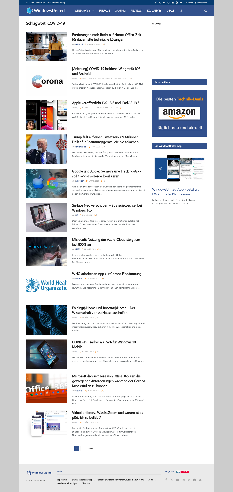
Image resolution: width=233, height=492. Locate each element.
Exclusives (154, 10)
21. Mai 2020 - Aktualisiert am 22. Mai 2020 (99, 107)
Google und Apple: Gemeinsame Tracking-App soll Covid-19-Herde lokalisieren (106, 173)
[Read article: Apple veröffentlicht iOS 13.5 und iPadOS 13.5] (46, 115)
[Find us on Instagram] (168, 2)
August (79, 44)
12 (103, 181)
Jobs (151, 479)
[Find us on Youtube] (164, 2)
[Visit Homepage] (46, 10)
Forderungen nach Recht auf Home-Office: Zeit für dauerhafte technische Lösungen (106, 37)
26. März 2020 (87, 317)
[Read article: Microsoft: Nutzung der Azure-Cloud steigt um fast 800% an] (46, 251)
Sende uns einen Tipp (67, 483)
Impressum (40, 2)
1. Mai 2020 (95, 147)
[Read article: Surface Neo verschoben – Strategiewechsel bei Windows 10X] (46, 217)
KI (180, 10)
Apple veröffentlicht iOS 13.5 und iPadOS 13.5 (105, 102)
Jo (77, 78)
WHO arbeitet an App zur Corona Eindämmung (107, 273)
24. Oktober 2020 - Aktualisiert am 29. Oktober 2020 (104, 78)
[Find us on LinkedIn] (173, 2)
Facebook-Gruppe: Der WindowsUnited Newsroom (120, 479)
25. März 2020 (87, 351)
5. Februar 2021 (93, 44)
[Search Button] (205, 10)
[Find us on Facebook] (155, 2)
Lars (78, 249)
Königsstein (81, 147)
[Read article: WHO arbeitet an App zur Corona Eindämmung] (46, 286)
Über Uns (30, 2)
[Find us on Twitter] (160, 2)
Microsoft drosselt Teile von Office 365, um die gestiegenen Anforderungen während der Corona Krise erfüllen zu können (108, 381)
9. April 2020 (86, 215)
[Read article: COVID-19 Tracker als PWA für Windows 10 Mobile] (46, 354)
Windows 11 (83, 10)
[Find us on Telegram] (177, 2)
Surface (104, 10)
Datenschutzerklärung (56, 2)
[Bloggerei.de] (182, 471)
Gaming (120, 10)
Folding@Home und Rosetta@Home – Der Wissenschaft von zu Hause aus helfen (103, 310)
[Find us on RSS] (181, 2)
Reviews (136, 10)
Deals (170, 10)
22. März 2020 (87, 422)
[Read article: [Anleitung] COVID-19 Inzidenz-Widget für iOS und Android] (46, 81)
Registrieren (202, 2)
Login (190, 2)
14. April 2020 (93, 181)
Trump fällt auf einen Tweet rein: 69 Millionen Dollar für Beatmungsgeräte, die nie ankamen (105, 139)
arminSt (80, 181)
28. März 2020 (93, 278)
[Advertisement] (179, 54)
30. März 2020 (89, 249)
